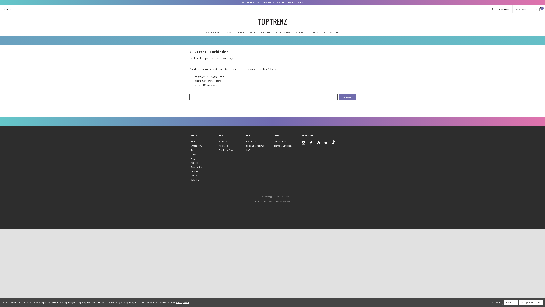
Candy (194, 175)
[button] (492, 9)
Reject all (511, 302)
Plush (193, 154)
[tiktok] (333, 142)
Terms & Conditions (283, 145)
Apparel (194, 162)
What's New (196, 145)
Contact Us (251, 141)
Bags (193, 158)
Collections (196, 180)
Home (194, 141)
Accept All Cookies (531, 302)
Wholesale (223, 145)
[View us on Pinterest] (318, 143)
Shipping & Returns (255, 145)
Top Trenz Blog (226, 150)
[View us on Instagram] (303, 143)
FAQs (248, 150)
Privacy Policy (280, 141)
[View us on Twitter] (326, 143)
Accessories (196, 167)
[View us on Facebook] (311, 143)
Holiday (194, 171)
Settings (495, 302)
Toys (193, 150)
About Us (223, 141)
